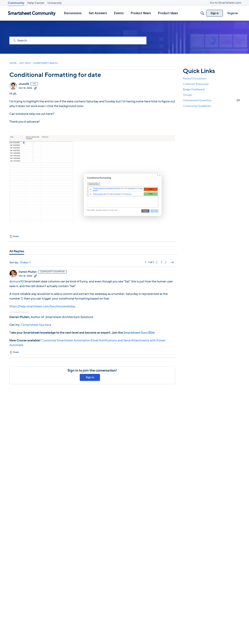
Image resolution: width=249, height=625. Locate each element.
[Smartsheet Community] (32, 13)
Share (14, 237)
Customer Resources (196, 84)
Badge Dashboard (193, 89)
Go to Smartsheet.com (225, 3)
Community (16, 3)
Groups (187, 95)
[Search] (202, 13)
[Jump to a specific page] (172, 262)
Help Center (36, 3)
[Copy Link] (35, 88)
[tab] (16, 251)
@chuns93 (16, 281)
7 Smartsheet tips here (35, 325)
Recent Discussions (194, 78)
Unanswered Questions (211, 100)
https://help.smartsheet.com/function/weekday (42, 306)
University (54, 3)
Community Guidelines (197, 106)
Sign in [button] (90, 377)
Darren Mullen (28, 272)
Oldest (24, 263)
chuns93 (24, 84)
